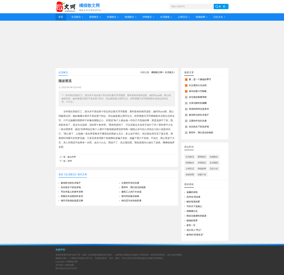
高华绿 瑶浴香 (193, 197)
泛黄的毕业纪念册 (130, 183)
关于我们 (59, 265)
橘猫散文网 (156, 72)
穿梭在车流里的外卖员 (72, 196)
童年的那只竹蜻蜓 (198, 91)
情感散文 (129, 17)
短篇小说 (202, 174)
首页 (60, 17)
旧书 (70, 161)
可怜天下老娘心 (194, 206)
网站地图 (70, 265)
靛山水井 (72, 157)
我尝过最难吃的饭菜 (196, 215)
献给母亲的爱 (193, 201)
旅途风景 (190, 174)
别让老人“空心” (194, 230)
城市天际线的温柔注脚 (72, 200)
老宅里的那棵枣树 (198, 97)
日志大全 (218, 17)
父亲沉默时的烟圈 (198, 103)
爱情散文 (94, 17)
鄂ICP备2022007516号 (66, 268)
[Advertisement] (142, 42)
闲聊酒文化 (192, 211)
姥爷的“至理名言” (195, 234)
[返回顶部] (278, 244)
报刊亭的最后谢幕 (130, 196)
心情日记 (182, 17)
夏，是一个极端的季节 (200, 79)
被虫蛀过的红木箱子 (71, 183)
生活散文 (76, 17)
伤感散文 (111, 17)
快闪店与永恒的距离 (131, 200)
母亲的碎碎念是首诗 (199, 109)
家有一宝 (191, 225)
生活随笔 (165, 17)
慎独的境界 (192, 220)
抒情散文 (147, 17)
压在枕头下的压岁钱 (71, 187)
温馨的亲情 (192, 192)
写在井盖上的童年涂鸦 (72, 191)
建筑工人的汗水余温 (131, 191)
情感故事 (200, 17)
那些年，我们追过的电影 (133, 187)
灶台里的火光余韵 (198, 85)
